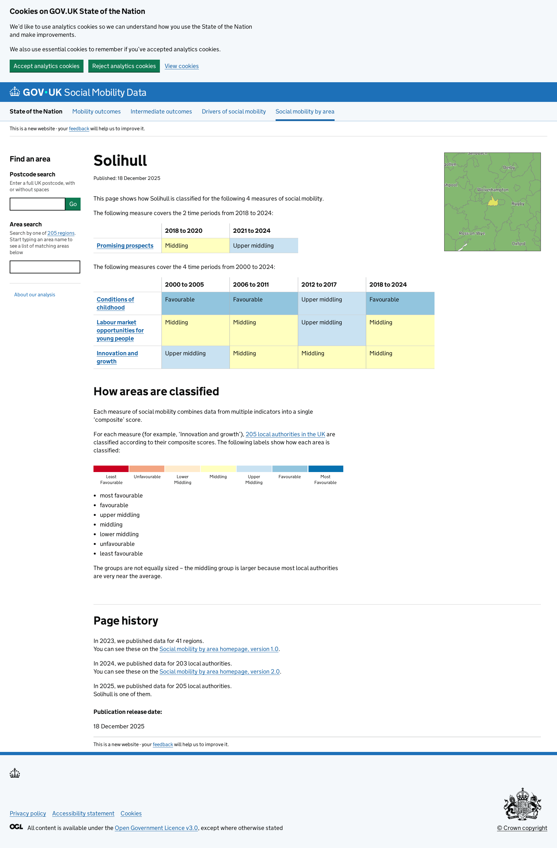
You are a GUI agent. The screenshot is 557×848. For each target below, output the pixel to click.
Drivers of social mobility (234, 111)
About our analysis (34, 294)
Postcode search (32, 174)
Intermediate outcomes (161, 111)
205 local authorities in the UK (285, 434)
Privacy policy (28, 813)
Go (73, 204)
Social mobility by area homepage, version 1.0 (219, 649)
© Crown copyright (522, 828)
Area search (26, 224)
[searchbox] (37, 204)
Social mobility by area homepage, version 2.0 (220, 671)
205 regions (60, 233)
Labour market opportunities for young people (120, 330)
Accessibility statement (83, 813)
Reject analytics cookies (124, 66)
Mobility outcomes (96, 111)
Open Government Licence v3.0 (156, 828)
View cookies (182, 66)
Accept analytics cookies (47, 66)
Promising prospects (125, 245)
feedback (79, 128)
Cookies (131, 813)
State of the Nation (36, 111)
